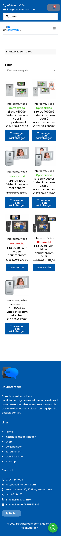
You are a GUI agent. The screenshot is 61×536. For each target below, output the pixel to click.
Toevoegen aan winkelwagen (17, 136)
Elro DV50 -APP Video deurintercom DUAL (44, 251)
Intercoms (13, 104)
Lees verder (17, 267)
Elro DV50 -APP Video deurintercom (17, 251)
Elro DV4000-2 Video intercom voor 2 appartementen (44, 184)
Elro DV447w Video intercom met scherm (17, 311)
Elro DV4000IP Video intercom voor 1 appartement (17, 117)
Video (23, 104)
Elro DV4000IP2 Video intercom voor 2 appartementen (44, 117)
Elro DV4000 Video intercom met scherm (17, 184)
